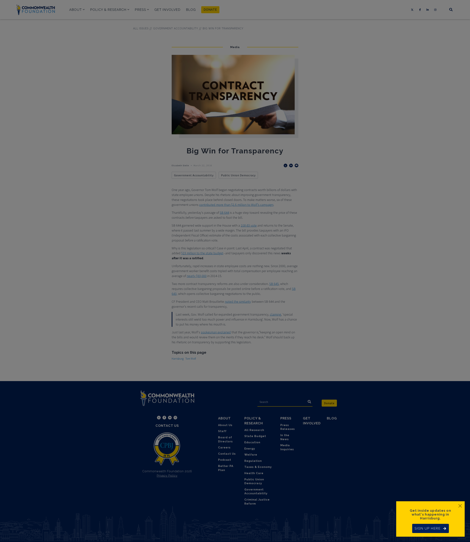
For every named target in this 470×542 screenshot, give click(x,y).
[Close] (460, 506)
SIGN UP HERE (427, 528)
